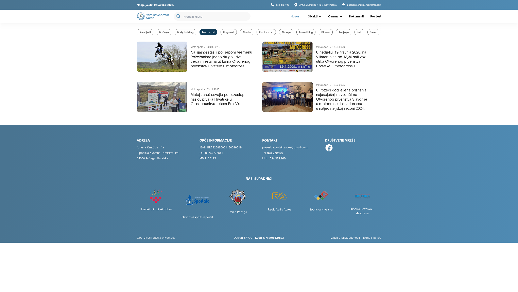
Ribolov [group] (325, 32)
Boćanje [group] (164, 32)
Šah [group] (359, 32)
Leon (258, 237)
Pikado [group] (247, 32)
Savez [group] (373, 32)
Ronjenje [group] (344, 32)
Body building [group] (185, 32)
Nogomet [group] (228, 32)
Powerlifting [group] (306, 32)
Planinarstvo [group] (266, 32)
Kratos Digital (274, 237)
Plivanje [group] (286, 32)
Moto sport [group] (208, 32)
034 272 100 (275, 153)
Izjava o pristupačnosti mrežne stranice (355, 237)
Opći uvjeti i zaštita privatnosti (156, 237)
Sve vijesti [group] (145, 32)
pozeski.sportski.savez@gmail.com (285, 147)
